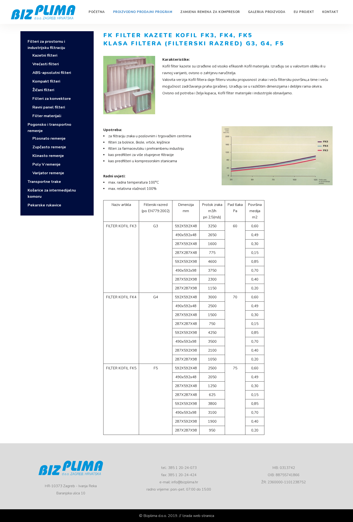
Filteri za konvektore (51, 98)
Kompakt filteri (46, 81)
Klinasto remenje (48, 155)
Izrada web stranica (198, 515)
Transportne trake (44, 181)
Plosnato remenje (49, 138)
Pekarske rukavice (44, 205)
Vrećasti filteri (45, 64)
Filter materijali (46, 116)
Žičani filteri (43, 90)
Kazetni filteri (44, 55)
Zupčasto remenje (49, 147)
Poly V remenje (46, 164)
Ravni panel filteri (48, 107)
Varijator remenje (48, 173)
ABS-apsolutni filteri (51, 72)
